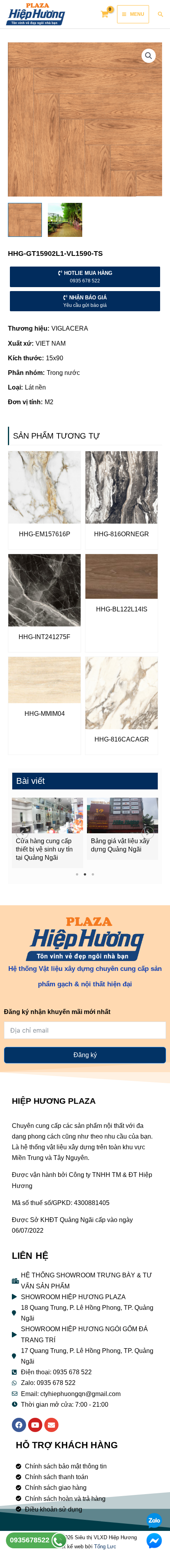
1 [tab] (77, 874)
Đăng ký (85, 1055)
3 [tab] (93, 874)
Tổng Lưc (105, 1546)
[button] (22, 833)
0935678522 (30, 1540)
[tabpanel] (47, 833)
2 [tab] (85, 874)
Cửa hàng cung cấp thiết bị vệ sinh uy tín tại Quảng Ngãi (44, 849)
